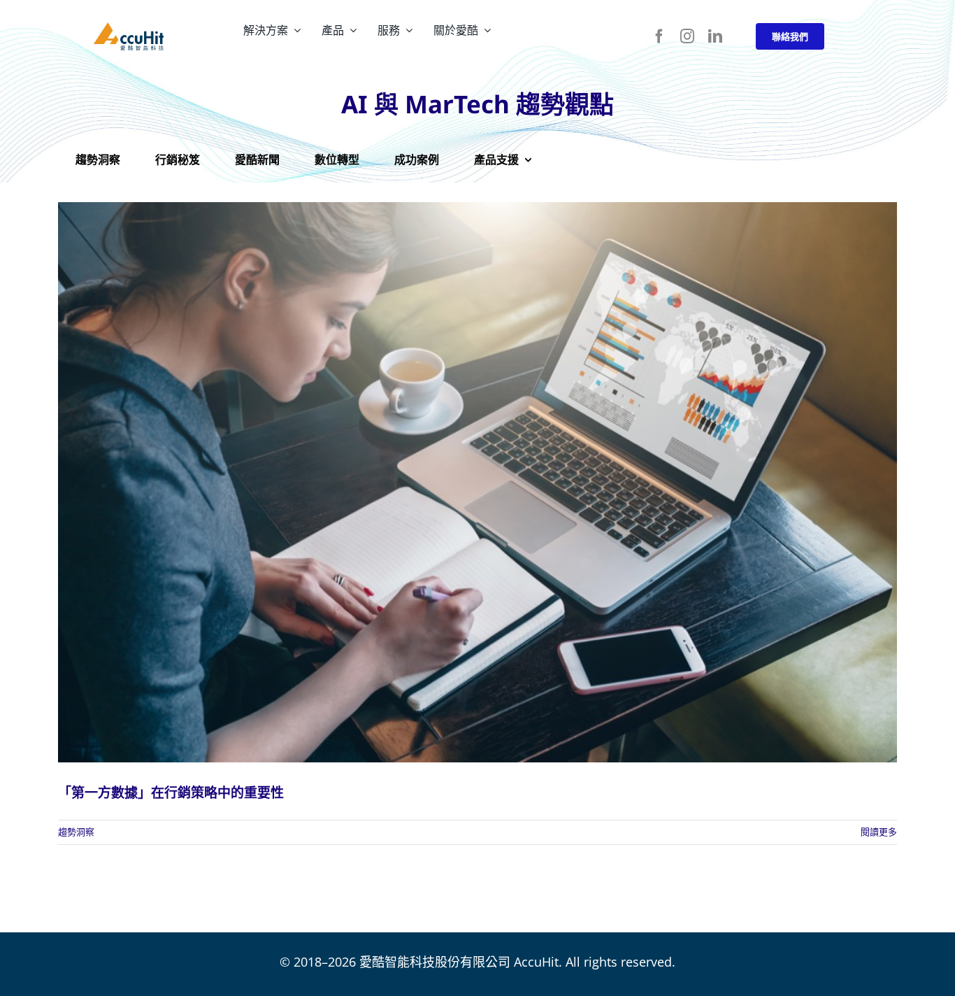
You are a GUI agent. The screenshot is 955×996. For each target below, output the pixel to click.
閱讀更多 (879, 831)
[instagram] (687, 36)
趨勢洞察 (76, 831)
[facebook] (659, 36)
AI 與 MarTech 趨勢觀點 (477, 103)
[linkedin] (715, 36)
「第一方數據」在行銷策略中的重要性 (171, 792)
